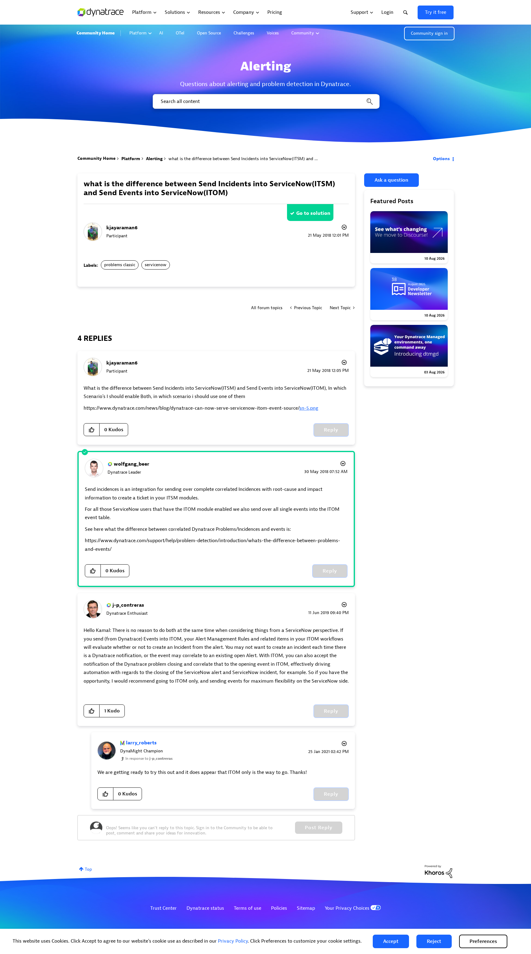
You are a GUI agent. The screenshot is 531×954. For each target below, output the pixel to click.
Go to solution (313, 213)
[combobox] (266, 101)
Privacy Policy (233, 941)
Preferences (483, 941)
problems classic (119, 264)
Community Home (96, 33)
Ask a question (391, 180)
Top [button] (88, 869)
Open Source (209, 33)
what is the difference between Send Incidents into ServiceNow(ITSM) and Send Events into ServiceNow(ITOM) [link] (276, 158)
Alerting (154, 158)
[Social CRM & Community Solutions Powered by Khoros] (438, 871)
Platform (138, 33)
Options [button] (441, 158)
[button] (391, 941)
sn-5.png (308, 408)
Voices (273, 33)
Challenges (244, 33)
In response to (149, 758)
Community (302, 33)
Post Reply (318, 828)
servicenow (156, 264)
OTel (180, 33)
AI (161, 33)
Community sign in (429, 33)
